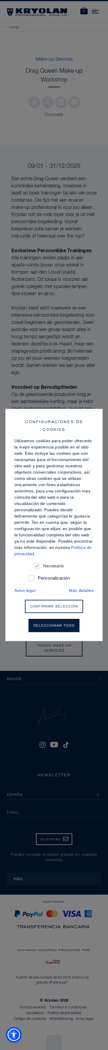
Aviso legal (24, 590)
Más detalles (81, 590)
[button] (14, 1034)
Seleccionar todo (54, 625)
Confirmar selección (54, 606)
